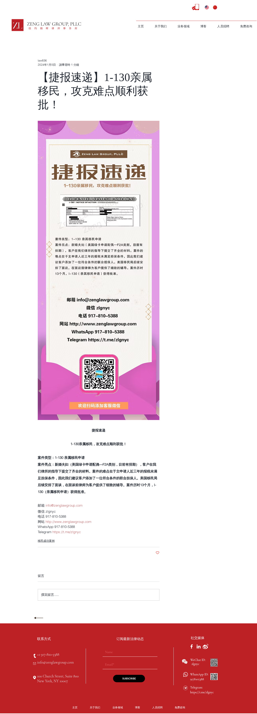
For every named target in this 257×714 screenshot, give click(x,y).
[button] (183, 26)
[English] (206, 7)
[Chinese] (214, 7)
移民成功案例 (46, 541)
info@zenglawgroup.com (55, 662)
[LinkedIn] (198, 646)
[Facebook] (191, 646)
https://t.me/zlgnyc (202, 692)
